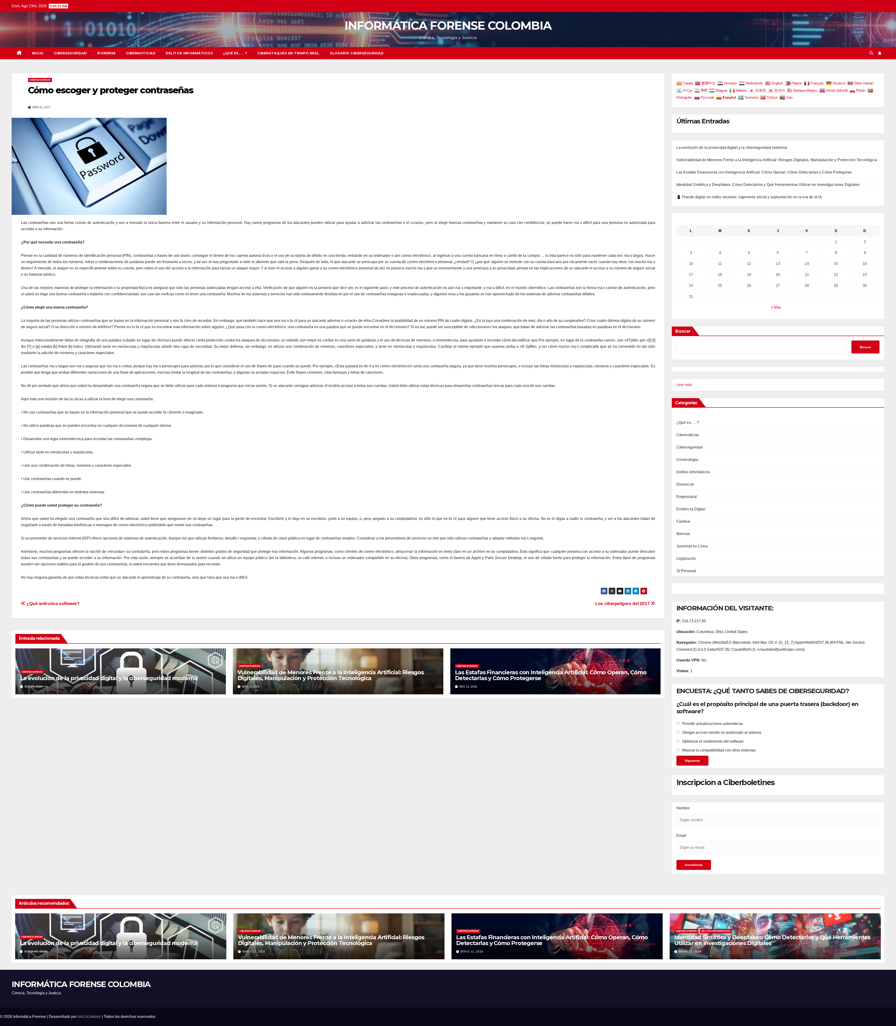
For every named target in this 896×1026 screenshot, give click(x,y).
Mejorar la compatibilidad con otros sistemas (718, 750)
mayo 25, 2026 (35, 951)
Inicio (38, 53)
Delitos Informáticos (189, 53)
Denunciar (685, 484)
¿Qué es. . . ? (235, 53)
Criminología (687, 460)
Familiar (683, 521)
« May (776, 307)
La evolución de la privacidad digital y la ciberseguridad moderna (108, 678)
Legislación (686, 558)
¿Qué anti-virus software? (52, 603)
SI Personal (686, 571)
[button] (871, 53)
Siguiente (692, 760)
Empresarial (686, 497)
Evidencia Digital (690, 509)
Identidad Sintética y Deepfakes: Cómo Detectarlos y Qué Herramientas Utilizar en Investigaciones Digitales (768, 185)
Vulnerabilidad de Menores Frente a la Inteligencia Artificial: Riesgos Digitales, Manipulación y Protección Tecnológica (331, 675)
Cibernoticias (141, 53)
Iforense (106, 53)
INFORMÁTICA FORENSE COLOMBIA (448, 25)
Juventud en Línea (692, 546)
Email (681, 836)
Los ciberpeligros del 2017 (623, 603)
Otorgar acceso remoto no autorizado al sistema (721, 732)
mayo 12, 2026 (253, 951)
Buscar (683, 331)
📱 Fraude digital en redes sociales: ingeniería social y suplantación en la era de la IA (749, 197)
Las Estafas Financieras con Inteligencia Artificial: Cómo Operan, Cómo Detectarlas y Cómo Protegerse (551, 675)
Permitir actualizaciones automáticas (712, 724)
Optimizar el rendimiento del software (712, 741)
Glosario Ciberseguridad (357, 53)
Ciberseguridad (70, 53)
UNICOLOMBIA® (89, 1017)
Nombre (683, 808)
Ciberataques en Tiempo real (288, 53)
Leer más (684, 385)
